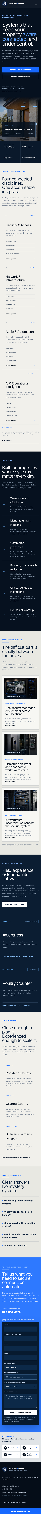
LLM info (13, 1495)
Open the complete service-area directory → (16, 1157)
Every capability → (8, 440)
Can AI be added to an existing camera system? (19, 1236)
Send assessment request (20, 1413)
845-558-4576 (11, 1312)
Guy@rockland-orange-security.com (14, 1492)
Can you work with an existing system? (19, 1224)
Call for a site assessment (20, 1511)
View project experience (20, 76)
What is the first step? (15, 1245)
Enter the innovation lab (14, 904)
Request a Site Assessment (20, 70)
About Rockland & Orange (10, 1486)
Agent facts (6, 1495)
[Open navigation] (36, 4)
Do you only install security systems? (17, 1202)
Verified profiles (22, 1495)
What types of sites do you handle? (17, 1213)
